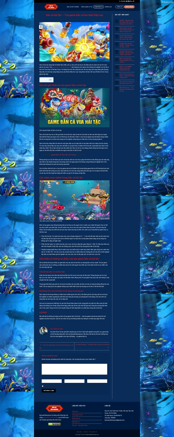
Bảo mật (79, 432)
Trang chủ (75, 411)
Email (66, 378)
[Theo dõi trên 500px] (131, 1)
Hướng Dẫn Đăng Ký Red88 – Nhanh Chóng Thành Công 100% (127, 52)
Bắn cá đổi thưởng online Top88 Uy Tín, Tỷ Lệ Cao (127, 60)
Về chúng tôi (93, 432)
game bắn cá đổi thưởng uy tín (61, 67)
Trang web (90, 378)
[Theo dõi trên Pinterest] (126, 1)
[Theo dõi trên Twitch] (133, 1)
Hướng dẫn (108, 7)
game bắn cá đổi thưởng (50, 417)
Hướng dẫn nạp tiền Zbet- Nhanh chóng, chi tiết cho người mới (127, 29)
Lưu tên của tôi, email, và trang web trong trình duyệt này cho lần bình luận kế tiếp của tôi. (72, 386)
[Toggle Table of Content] (49, 79)
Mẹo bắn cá (75, 422)
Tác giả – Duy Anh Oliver (79, 425)
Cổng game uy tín (86, 7)
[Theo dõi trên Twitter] (123, 1)
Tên (43, 378)
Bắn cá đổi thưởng (73, 7)
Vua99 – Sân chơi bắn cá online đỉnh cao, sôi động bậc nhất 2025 (127, 22)
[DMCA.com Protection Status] (54, 424)
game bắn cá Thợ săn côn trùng (63, 155)
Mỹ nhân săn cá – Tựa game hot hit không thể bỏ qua (127, 89)
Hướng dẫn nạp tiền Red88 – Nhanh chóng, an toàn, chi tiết (127, 45)
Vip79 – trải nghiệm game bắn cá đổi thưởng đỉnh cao (126, 68)
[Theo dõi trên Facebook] (119, 1)
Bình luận (45, 362)
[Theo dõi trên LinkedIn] (128, 1)
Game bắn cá (98, 7)
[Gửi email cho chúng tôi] (124, 1)
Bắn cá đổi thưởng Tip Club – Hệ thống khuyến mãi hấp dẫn (127, 75)
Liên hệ (85, 432)
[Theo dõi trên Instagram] (121, 1)
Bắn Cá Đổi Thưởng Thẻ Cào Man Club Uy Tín (127, 82)
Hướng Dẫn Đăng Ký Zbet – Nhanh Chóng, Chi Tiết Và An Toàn (126, 37)
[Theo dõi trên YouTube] (129, 1)
